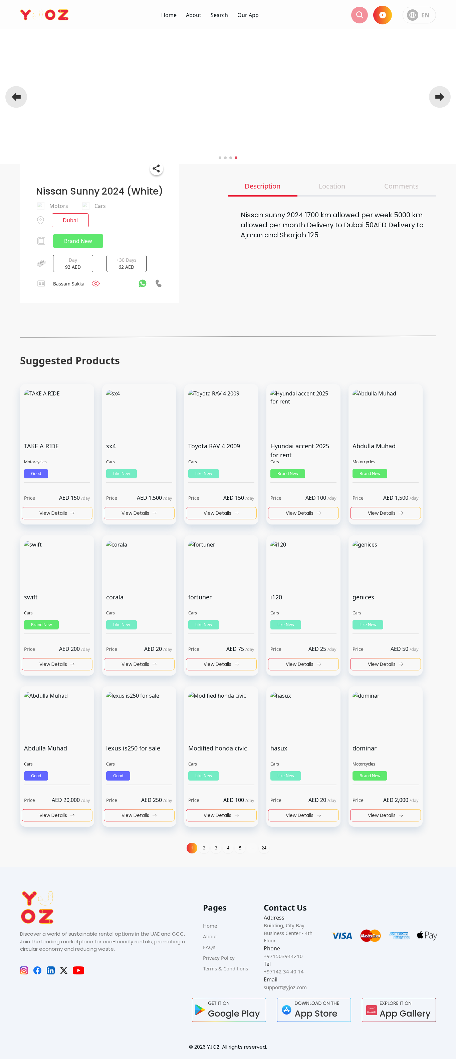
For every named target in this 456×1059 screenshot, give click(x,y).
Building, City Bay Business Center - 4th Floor (288, 933)
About (193, 15)
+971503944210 (283, 956)
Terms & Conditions (225, 968)
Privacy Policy (219, 957)
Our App (248, 15)
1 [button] (192, 848)
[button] (252, 848)
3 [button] (216, 848)
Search (219, 15)
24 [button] (264, 848)
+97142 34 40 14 (284, 971)
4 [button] (228, 848)
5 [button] (240, 848)
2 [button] (204, 848)
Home (169, 15)
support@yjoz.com (285, 987)
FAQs (209, 947)
